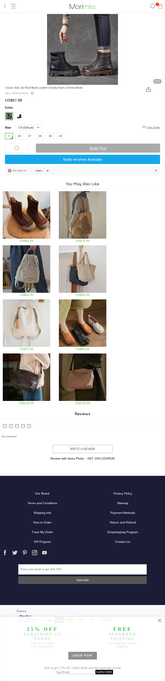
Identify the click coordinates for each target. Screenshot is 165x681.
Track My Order (42, 532)
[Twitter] (15, 552)
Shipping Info (42, 512)
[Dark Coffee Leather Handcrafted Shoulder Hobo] (26, 379)
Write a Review (82, 449)
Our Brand (42, 493)
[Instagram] (34, 552)
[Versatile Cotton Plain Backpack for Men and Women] (26, 325)
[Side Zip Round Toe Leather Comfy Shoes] (82, 325)
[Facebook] (5, 552)
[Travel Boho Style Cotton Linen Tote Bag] (82, 271)
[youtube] (44, 552)
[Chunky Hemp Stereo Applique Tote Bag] (82, 217)
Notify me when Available (82, 159)
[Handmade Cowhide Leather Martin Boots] (26, 217)
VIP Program (42, 541)
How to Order (42, 522)
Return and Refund (123, 522)
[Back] (5, 6)
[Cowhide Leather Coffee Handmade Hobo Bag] (82, 379)
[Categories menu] (13, 6)
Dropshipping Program (122, 532)
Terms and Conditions (42, 503)
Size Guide (153, 127)
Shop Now (83, 655)
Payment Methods (122, 512)
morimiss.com (82, 6)
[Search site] (152, 6)
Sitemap (122, 503)
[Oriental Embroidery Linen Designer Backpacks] (26, 271)
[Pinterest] (25, 552)
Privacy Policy (122, 493)
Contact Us (122, 541)
